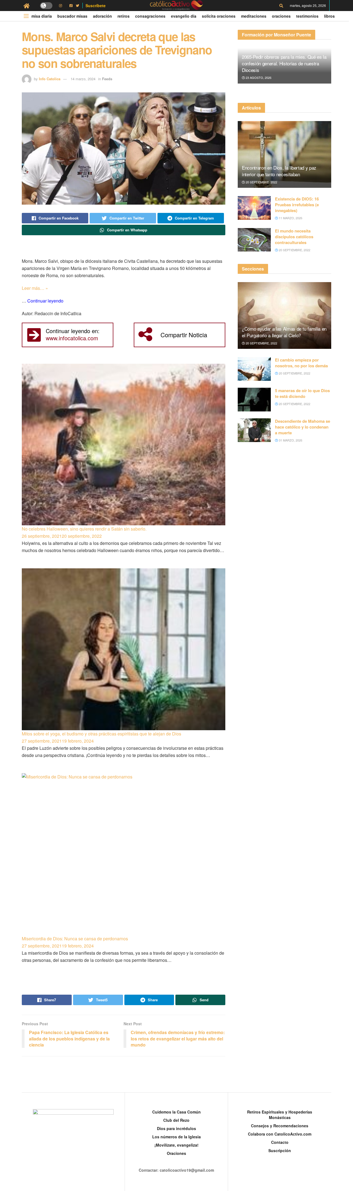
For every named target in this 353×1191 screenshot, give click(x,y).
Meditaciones (253, 16)
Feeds (107, 78)
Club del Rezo (176, 1120)
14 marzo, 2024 (83, 78)
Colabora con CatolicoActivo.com (279, 1134)
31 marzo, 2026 (290, 440)
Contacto (279, 1142)
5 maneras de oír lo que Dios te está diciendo (302, 393)
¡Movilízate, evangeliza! (176, 1145)
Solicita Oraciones (219, 16)
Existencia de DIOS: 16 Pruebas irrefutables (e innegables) (297, 204)
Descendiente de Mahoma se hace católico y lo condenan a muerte (302, 427)
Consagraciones (150, 16)
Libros (329, 16)
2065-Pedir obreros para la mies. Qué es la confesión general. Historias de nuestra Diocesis (284, 63)
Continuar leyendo (45, 301)
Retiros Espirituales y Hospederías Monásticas (279, 1114)
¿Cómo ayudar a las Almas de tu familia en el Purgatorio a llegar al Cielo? (284, 332)
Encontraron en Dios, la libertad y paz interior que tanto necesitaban (279, 171)
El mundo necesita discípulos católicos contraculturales (294, 236)
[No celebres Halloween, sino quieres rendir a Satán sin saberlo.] (123, 445)
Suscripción (279, 1150)
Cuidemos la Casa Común (176, 1112)
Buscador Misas (72, 16)
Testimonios (307, 16)
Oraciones (281, 16)
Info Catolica (49, 78)
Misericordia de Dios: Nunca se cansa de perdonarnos (75, 938)
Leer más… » (35, 288)
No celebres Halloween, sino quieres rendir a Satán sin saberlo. (84, 529)
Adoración (102, 16)
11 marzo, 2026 (290, 218)
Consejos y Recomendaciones (279, 1125)
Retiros (123, 16)
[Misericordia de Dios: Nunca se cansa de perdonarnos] (123, 854)
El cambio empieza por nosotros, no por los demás (301, 363)
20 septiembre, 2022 (261, 182)
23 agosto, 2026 (258, 77)
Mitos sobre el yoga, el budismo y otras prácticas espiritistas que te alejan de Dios (101, 733)
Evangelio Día (183, 16)
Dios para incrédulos (176, 1128)
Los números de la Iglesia (176, 1136)
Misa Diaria (41, 16)
